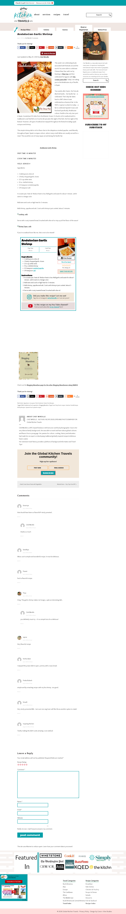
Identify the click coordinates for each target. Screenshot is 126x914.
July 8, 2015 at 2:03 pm (31, 527)
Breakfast (89, 884)
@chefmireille (52, 298)
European (32, 403)
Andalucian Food (28, 405)
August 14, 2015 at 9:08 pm (28, 726)
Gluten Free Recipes (49, 403)
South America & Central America (74, 901)
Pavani (25, 571)
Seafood (68, 405)
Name (19, 802)
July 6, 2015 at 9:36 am (27, 574)
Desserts (89, 898)
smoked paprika (38, 268)
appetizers (36, 405)
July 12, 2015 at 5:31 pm (27, 683)
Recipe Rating (21, 762)
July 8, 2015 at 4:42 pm (27, 640)
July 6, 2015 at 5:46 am (27, 552)
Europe (65, 890)
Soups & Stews (91, 892)
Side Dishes (90, 887)
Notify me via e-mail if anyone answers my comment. (35, 829)
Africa (65, 895)
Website (20, 818)
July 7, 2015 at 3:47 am (27, 595)
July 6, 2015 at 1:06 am (27, 508)
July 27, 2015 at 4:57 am (27, 705)
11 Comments (35, 38)
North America (68, 884)
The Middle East (68, 898)
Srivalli (25, 702)
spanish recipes (37, 407)
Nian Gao (65, 74)
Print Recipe (67, 258)
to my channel (54, 307)
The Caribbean (68, 892)
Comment (21, 770)
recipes (63, 405)
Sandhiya (26, 550)
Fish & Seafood (39, 403)
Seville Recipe (74, 405)
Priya (24, 593)
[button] (63, 265)
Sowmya (26, 505)
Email (19, 810)
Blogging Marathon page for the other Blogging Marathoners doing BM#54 (52, 385)
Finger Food (52, 405)
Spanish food (29, 407)
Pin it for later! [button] (66, 262)
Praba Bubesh (27, 680)
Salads (88, 895)
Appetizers (26, 403)
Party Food (58, 405)
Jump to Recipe (49, 53)
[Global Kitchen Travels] (23, 21)
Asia (64, 887)
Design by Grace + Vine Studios (101, 911)
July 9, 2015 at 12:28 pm (28, 661)
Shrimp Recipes (21, 407)
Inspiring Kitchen (28, 724)
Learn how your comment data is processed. (58, 846)
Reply (19, 516)
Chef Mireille (44, 57)
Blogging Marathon (44, 405)
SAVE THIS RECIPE (66, 271)
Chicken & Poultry (92, 890)
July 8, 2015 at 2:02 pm (31, 615)
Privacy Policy (84, 911)
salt (34, 271)
